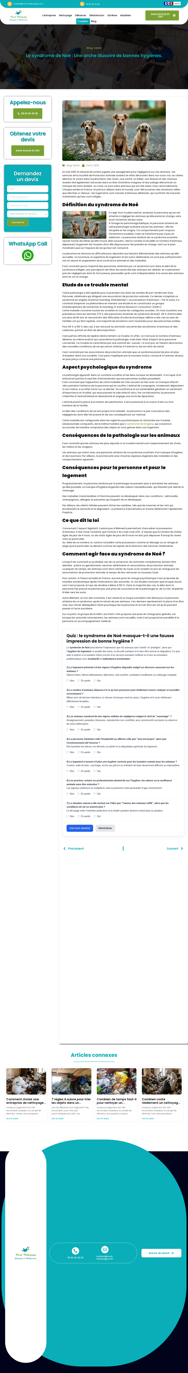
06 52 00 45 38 (93, 4)
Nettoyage (65, 15)
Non (71, 681)
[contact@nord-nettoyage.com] (9, 4)
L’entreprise (49, 15)
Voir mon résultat (79, 828)
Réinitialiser (105, 828)
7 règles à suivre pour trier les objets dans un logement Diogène (71, 1102)
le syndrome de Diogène (139, 424)
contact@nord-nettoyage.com (28, 3)
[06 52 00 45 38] (82, 4)
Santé (97, 48)
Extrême (112, 15)
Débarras (80, 15)
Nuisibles (125, 15)
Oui (98, 681)
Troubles (82, 21)
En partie (85, 681)
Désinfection (96, 15)
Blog (93, 21)
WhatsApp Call (27, 243)
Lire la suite (12, 1118)
